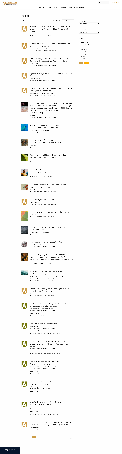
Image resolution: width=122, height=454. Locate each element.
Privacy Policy (105, 449)
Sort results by (56, 20)
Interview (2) (83, 49)
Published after (82, 21)
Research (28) (83, 54)
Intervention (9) (84, 47)
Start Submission (80, 7)
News (44, 7)
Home (39, 7)
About (49, 7)
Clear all (86, 62)
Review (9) (83, 56)
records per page (70, 437)
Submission (63, 7)
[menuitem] (116, 2)
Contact (70, 7)
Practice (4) (83, 51)
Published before (83, 30)
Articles (55, 7)
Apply (81, 62)
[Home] (9, 3)
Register (118, 2)
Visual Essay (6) (84, 58)
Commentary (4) (84, 44)
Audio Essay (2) (84, 42)
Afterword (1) (83, 40)
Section (81, 38)
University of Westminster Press (40, 448)
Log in (114, 2)
